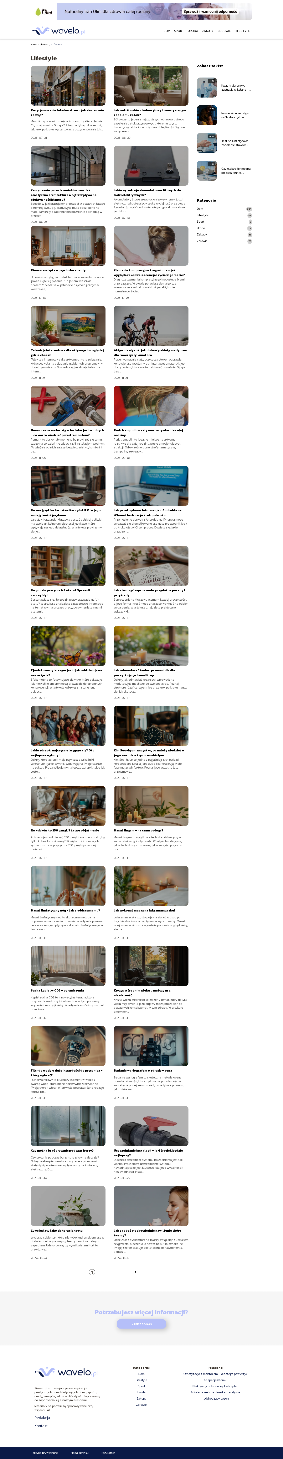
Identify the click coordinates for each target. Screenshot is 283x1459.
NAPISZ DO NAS (141, 1324)
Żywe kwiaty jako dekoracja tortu (57, 1230)
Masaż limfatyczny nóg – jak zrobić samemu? (65, 910)
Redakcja (42, 1417)
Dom (167, 30)
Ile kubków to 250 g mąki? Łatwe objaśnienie (65, 830)
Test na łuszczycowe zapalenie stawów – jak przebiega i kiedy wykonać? (235, 143)
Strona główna (40, 45)
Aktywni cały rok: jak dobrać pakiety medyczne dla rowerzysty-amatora (150, 352)
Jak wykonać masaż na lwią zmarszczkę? (145, 910)
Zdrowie (224, 30)
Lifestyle (242, 30)
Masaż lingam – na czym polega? (138, 830)
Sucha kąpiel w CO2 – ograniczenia (57, 990)
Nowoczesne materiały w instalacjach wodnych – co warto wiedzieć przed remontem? (67, 432)
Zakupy (208, 30)
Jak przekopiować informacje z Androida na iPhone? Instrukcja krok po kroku (148, 512)
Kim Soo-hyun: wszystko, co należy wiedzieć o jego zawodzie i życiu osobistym (149, 752)
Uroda (193, 30)
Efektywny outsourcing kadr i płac (215, 1386)
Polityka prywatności (44, 1452)
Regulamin (108, 1452)
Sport (179, 30)
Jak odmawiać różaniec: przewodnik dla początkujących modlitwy (144, 672)
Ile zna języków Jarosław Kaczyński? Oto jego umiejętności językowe (66, 512)
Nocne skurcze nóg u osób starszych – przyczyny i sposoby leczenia (235, 115)
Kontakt (41, 1425)
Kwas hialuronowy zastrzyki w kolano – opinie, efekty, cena (235, 88)
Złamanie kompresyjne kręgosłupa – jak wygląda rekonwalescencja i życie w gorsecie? (149, 272)
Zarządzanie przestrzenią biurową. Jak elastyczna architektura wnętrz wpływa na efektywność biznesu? (63, 195)
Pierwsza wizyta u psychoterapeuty (58, 270)
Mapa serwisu (80, 1452)
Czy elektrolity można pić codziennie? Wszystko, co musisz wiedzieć (236, 171)
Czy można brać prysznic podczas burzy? (62, 1150)
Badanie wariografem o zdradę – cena (143, 1070)
